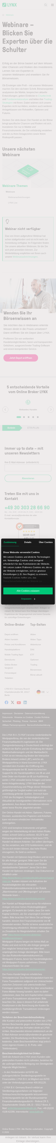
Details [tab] (27, 542)
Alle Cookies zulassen (28, 591)
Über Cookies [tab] (46, 542)
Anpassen (26, 599)
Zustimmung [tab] (10, 542)
